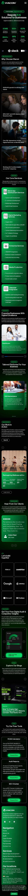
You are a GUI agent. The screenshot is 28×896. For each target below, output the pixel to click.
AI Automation (8, 859)
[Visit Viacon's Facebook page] (5, 822)
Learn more (7, 492)
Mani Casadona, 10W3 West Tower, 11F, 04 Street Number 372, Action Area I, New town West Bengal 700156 (13, 880)
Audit (4, 836)
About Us (6, 833)
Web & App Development (11, 853)
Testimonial (7, 841)
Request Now (14, 755)
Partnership (7, 843)
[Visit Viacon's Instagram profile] (10, 822)
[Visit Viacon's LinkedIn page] (14, 822)
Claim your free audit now (12, 655)
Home (5, 830)
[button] (3, 356)
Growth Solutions (9, 861)
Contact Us (7, 846)
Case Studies (7, 838)
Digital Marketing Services (12, 856)
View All (6, 440)
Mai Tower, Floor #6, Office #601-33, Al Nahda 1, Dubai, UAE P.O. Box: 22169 (13, 872)
